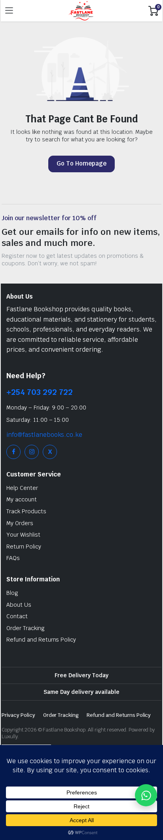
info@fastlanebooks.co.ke (44, 434)
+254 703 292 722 (39, 392)
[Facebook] (13, 452)
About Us (18, 604)
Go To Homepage (81, 163)
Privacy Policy (18, 715)
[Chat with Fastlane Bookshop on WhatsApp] (146, 795)
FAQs (13, 558)
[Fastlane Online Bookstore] (80, 11)
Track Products (26, 511)
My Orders (19, 523)
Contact (17, 616)
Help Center (22, 487)
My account (21, 499)
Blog (12, 592)
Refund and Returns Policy (41, 639)
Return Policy (23, 546)
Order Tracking (25, 628)
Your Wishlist (23, 534)
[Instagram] (32, 452)
